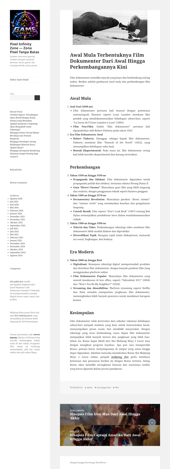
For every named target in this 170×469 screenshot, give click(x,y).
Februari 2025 (16, 237)
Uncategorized (104, 387)
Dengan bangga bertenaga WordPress (88, 462)
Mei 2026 (14, 207)
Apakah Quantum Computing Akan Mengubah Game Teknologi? (24, 126)
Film (117, 387)
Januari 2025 (16, 240)
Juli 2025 (14, 228)
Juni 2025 (14, 231)
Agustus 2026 (16, 198)
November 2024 (17, 246)
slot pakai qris (16, 281)
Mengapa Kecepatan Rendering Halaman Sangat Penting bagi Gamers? (25, 153)
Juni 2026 (14, 204)
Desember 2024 (17, 243)
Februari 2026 (16, 210)
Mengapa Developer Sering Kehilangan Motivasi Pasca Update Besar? (23, 144)
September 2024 (18, 252)
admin (90, 387)
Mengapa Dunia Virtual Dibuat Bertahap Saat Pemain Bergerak (24, 135)
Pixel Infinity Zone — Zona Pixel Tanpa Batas (24, 48)
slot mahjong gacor (23, 315)
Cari (12, 93)
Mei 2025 (14, 234)
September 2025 (18, 225)
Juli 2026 (14, 201)
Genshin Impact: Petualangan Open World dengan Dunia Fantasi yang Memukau (24, 117)
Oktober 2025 (16, 222)
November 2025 (17, 219)
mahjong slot (120, 357)
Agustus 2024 (16, 255)
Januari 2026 (16, 213)
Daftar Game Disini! (19, 79)
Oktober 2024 (16, 249)
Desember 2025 (17, 216)
